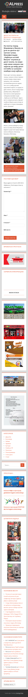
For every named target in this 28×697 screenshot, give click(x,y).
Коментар (7, 191)
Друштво (7, 41)
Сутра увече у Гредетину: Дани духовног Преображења (14, 643)
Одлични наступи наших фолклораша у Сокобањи (11, 167)
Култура (8, 446)
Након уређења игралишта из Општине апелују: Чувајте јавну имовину (14, 654)
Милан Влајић (18, 39)
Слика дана (9, 454)
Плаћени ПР (9, 448)
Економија (9, 439)
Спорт (7, 457)
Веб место (7, 230)
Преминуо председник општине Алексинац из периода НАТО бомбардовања (14, 627)
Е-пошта (7, 222)
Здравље (8, 443)
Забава (8, 441)
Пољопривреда (10, 452)
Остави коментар (17, 41)
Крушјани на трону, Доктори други (14, 171)
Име (6, 215)
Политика (8, 450)
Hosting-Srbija (19, 693)
